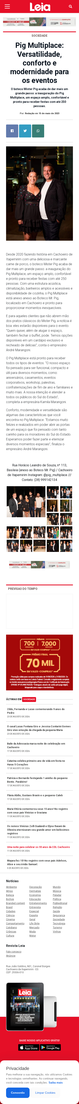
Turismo (57, 927)
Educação (35, 899)
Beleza (10, 895)
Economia (35, 895)
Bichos (10, 899)
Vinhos (57, 931)
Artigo (9, 891)
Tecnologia (59, 923)
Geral (32, 919)
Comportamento (15, 923)
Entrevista (35, 907)
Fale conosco (13, 951)
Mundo (57, 887)
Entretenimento (38, 903)
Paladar (57, 895)
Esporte (33, 915)
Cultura (10, 935)
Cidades (10, 911)
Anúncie (10, 955)
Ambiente (11, 887)
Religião (57, 907)
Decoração (35, 887)
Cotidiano (11, 927)
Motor (32, 935)
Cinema (10, 919)
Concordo (18, 1092)
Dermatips (35, 891)
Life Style (34, 923)
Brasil (9, 907)
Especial (34, 911)
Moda (32, 931)
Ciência (10, 915)
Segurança (59, 915)
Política (57, 899)
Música (57, 891)
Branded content (15, 903)
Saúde (56, 911)
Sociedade (29, 699)
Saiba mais (56, 1082)
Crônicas (11, 931)
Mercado (34, 927)
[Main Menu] (7, 6)
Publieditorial (60, 903)
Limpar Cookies (45, 1092)
